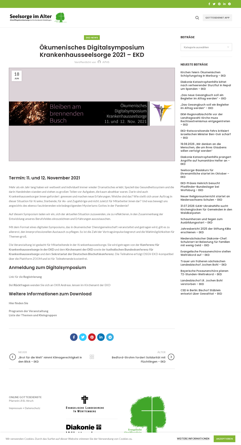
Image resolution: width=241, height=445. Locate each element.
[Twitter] (214, 4)
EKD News (92, 37)
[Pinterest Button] (219, 4)
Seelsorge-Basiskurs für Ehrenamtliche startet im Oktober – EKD (205, 173)
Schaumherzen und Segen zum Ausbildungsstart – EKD (202, 220)
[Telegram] (229, 4)
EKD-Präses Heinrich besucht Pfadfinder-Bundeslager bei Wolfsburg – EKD (200, 186)
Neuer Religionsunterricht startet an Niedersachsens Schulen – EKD (205, 198)
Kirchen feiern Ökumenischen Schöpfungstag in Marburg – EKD (203, 74)
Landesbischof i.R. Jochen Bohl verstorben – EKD (202, 282)
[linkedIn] (224, 4)
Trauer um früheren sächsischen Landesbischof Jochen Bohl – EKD (204, 263)
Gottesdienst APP (217, 17)
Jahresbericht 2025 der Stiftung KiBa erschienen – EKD (206, 230)
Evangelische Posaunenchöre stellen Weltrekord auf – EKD (206, 253)
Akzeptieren (224, 438)
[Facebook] (209, 4)
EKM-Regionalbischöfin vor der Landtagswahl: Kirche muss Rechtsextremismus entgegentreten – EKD (205, 119)
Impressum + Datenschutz (24, 408)
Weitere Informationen (193, 438)
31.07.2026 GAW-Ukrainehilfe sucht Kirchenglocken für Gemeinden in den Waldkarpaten (206, 209)
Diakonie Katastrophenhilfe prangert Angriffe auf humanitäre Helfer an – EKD (206, 160)
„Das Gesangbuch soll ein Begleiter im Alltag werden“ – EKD (205, 106)
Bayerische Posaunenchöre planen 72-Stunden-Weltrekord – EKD (204, 272)
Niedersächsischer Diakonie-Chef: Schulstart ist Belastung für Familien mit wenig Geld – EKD (205, 242)
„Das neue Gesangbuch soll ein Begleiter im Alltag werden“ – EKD (203, 96)
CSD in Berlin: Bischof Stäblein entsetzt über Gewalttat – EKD (201, 292)
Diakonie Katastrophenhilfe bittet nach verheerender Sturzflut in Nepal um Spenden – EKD (206, 85)
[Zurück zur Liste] (92, 357)
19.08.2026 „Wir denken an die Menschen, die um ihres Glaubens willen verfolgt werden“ (204, 147)
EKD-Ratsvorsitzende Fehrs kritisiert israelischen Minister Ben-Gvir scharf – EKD (206, 134)
